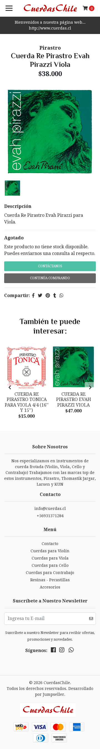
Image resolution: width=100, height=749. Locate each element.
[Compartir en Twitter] (40, 295)
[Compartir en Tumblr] (54, 295)
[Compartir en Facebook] (33, 295)
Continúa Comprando (50, 278)
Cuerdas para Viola (50, 558)
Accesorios (50, 587)
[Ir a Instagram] (61, 651)
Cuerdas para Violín (50, 551)
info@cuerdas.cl (50, 508)
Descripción (17, 206)
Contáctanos (50, 266)
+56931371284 (50, 516)
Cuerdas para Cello (50, 565)
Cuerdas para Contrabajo (50, 572)
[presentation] (9, 387)
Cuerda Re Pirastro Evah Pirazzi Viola (73, 399)
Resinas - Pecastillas (50, 580)
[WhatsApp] (71, 651)
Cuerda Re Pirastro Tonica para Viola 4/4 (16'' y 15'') (27, 402)
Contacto (50, 543)
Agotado (14, 237)
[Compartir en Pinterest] (48, 295)
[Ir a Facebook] (53, 651)
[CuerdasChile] (50, 8)
